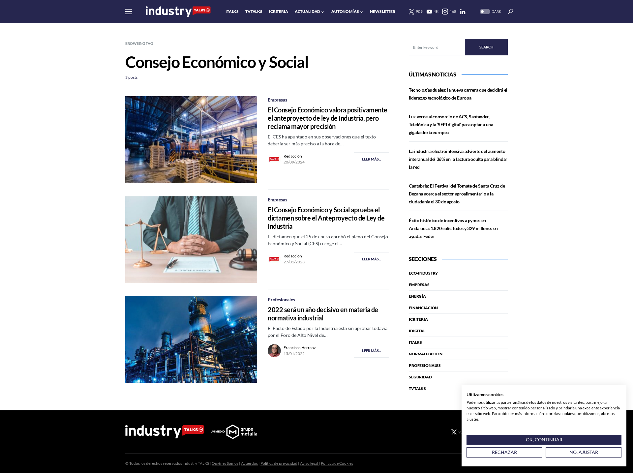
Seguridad (420, 376)
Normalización (425, 353)
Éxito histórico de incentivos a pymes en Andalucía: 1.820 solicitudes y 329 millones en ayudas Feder (453, 228)
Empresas (277, 100)
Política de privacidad (278, 463)
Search (486, 47)
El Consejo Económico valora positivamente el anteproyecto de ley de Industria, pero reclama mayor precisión (327, 118)
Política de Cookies (337, 463)
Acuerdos (249, 463)
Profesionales (281, 299)
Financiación (423, 307)
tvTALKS (417, 388)
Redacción (293, 156)
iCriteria (418, 319)
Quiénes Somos (225, 463)
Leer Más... (371, 159)
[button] (128, 11)
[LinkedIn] (462, 12)
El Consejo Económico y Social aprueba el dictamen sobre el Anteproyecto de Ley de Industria (326, 218)
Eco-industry (423, 273)
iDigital (417, 330)
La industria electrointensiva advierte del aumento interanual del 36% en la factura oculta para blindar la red (458, 159)
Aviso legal (309, 463)
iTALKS (415, 342)
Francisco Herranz (300, 347)
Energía (417, 296)
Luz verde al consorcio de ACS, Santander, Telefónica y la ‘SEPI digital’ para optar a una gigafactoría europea (451, 124)
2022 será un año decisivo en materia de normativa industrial (323, 314)
